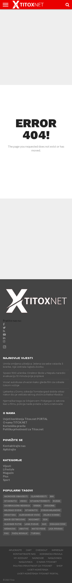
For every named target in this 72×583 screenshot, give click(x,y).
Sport (6, 479)
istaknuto (10, 501)
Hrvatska (10, 515)
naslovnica (25, 562)
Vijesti (7, 466)
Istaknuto (31, 510)
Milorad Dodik (13, 510)
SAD (44, 524)
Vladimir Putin (12, 524)
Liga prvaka (56, 529)
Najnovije (38, 558)
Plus (5, 476)
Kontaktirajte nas (14, 445)
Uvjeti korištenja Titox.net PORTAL (25, 418)
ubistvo (23, 529)
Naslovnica (55, 558)
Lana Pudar (31, 524)
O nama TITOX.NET (15, 422)
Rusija (56, 501)
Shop (59, 566)
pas (6, 533)
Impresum (57, 550)
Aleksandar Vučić (29, 515)
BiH (52, 496)
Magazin (8, 472)
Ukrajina (49, 506)
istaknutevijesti (39, 501)
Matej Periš (38, 529)
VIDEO (23, 501)
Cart (29, 550)
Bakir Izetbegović (14, 519)
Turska (35, 533)
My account (21, 558)
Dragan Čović (58, 524)
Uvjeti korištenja (37, 569)
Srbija (37, 506)
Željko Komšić (51, 515)
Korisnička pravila (14, 426)
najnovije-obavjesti (16, 496)
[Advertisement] (36, 47)
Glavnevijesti (39, 496)
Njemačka (10, 529)
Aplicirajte (9, 449)
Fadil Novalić (20, 533)
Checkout (41, 550)
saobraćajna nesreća (17, 506)
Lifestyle (8, 469)
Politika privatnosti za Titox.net (23, 429)
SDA (45, 519)
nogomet (34, 519)
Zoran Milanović (50, 510)
